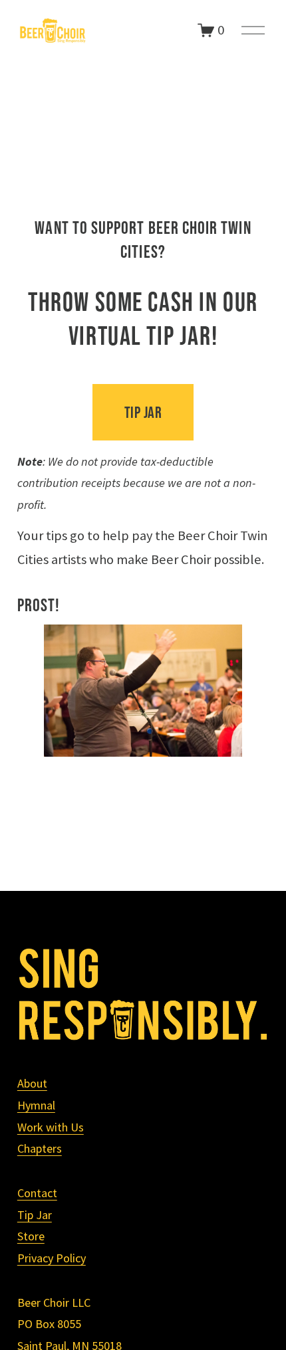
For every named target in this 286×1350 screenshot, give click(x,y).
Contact (37, 1193)
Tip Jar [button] (143, 412)
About (32, 1083)
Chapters (39, 1148)
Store (31, 1236)
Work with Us (50, 1127)
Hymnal (36, 1105)
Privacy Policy (51, 1258)
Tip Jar (34, 1214)
